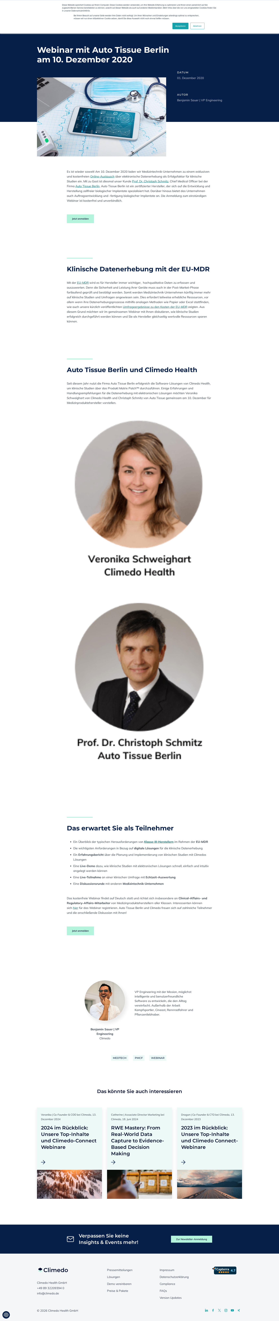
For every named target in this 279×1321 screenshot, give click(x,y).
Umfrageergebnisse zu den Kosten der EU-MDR (155, 307)
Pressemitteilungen (119, 1270)
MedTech (119, 1058)
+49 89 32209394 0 (50, 1288)
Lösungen (113, 1277)
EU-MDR (83, 283)
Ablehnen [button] (197, 26)
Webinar (158, 1058)
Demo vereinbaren (119, 1284)
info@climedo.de (48, 1293)
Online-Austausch (102, 176)
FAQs (163, 1291)
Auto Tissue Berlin (87, 186)
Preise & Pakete (117, 1291)
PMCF (139, 1058)
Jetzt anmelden (80, 218)
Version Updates (171, 1298)
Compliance (167, 1284)
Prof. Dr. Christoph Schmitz (150, 181)
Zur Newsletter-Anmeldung (191, 1239)
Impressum (167, 1270)
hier (75, 908)
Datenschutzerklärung (174, 1277)
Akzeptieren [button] (180, 26)
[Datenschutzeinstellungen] (6, 1315)
